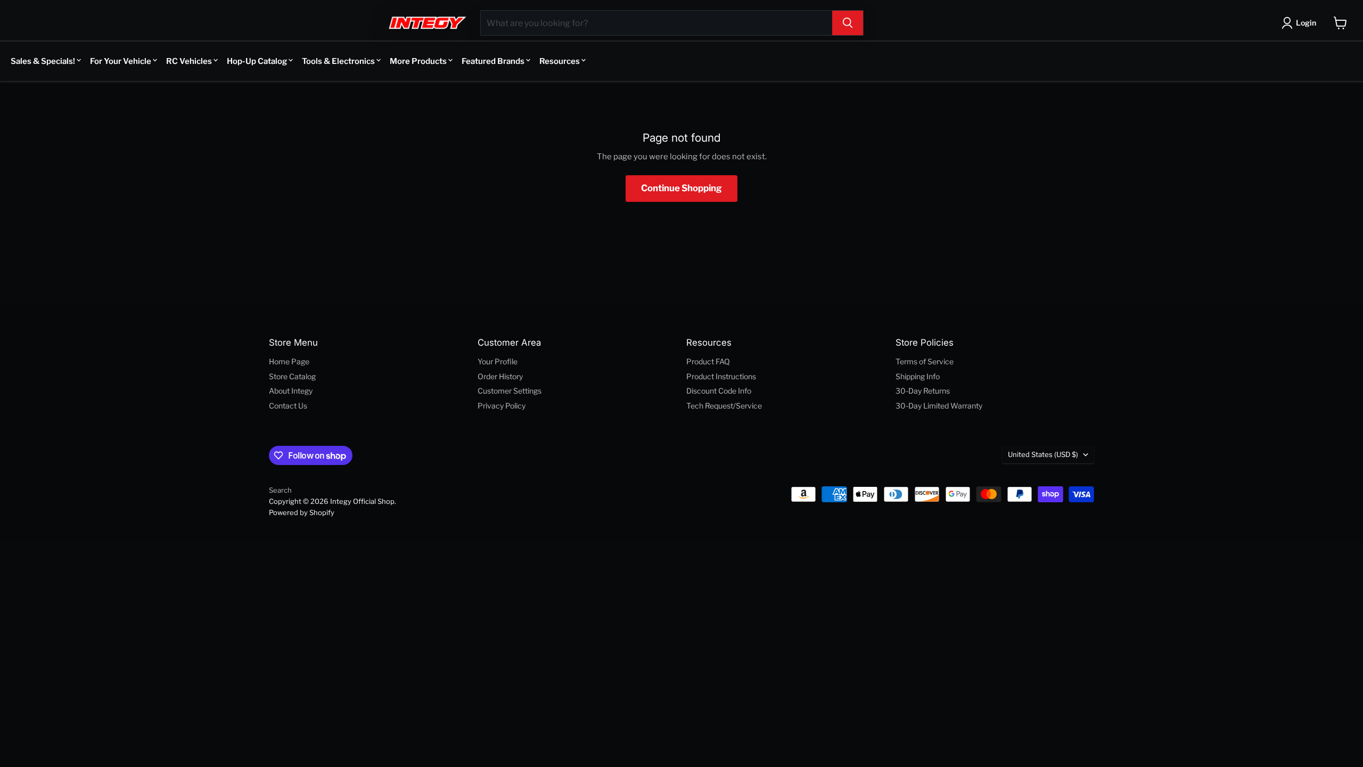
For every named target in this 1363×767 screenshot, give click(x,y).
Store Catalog (292, 376)
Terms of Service (925, 361)
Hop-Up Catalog (257, 61)
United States (1043, 454)
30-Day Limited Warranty (939, 405)
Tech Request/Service (724, 405)
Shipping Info (918, 376)
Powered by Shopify (301, 512)
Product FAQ (708, 361)
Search (280, 490)
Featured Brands (493, 61)
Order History (500, 376)
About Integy (291, 390)
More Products (418, 61)
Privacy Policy (502, 405)
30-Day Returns (923, 390)
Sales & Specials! (43, 61)
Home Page (289, 361)
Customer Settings (509, 390)
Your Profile (498, 361)
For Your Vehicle (120, 61)
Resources (559, 61)
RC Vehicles (189, 61)
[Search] (847, 23)
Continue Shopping (681, 188)
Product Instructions (721, 376)
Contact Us (288, 405)
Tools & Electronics (338, 61)
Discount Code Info (718, 390)
